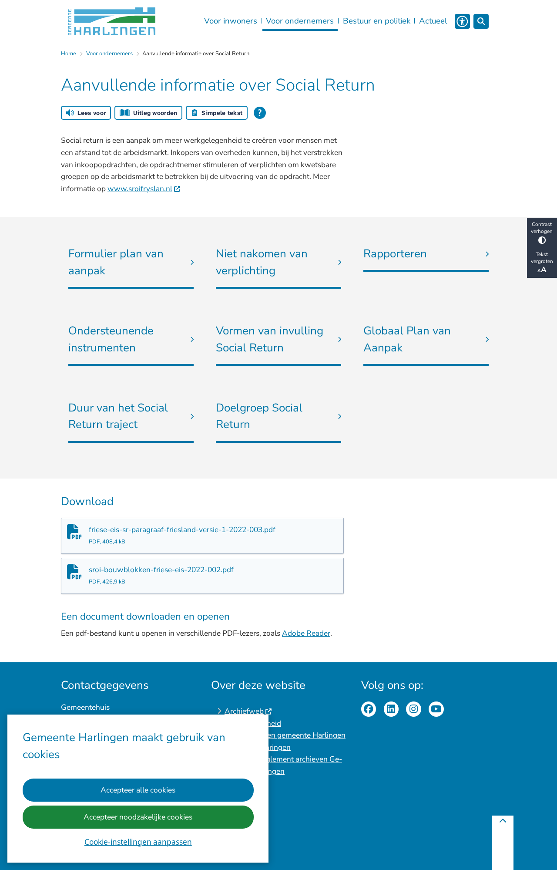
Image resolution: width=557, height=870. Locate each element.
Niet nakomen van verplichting (262, 262)
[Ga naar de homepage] (111, 21)
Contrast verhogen (542, 228)
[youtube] (436, 709)
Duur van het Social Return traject (118, 416)
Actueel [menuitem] (433, 21)
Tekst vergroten (542, 258)
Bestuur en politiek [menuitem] (376, 21)
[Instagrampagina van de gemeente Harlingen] (413, 709)
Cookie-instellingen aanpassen (138, 842)
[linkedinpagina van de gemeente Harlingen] (391, 709)
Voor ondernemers (109, 53)
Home (68, 53)
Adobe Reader (306, 633)
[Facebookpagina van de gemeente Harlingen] (368, 709)
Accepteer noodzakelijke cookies (138, 817)
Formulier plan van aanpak (116, 262)
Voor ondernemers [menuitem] (300, 21)
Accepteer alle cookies (138, 790)
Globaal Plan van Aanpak (407, 339)
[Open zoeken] (481, 21)
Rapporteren (395, 253)
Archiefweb (244, 711)
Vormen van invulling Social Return (269, 339)
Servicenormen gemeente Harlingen (285, 735)
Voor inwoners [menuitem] (230, 21)
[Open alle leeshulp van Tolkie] (260, 113)
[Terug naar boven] (502, 843)
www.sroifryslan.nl (139, 189)
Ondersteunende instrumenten (111, 339)
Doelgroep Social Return (259, 416)
